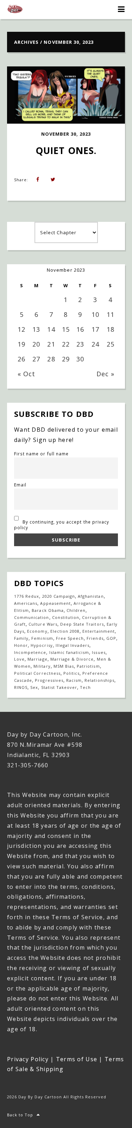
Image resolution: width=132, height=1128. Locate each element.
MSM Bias (64, 666)
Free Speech (70, 638)
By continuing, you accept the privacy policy (61, 524)
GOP (111, 638)
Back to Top (20, 1114)
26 (21, 359)
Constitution (65, 617)
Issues (98, 652)
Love (19, 659)
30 (80, 359)
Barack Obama (47, 610)
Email (20, 485)
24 (95, 344)
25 (110, 344)
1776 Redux (26, 596)
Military (41, 666)
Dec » (105, 374)
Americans (25, 603)
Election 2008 (65, 631)
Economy (37, 631)
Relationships (99, 680)
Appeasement (55, 603)
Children (76, 610)
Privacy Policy (28, 1059)
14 (51, 329)
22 (66, 344)
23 (80, 344)
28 (51, 359)
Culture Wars (43, 624)
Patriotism (88, 666)
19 (21, 344)
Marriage (37, 659)
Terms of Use (76, 1059)
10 (95, 314)
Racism (74, 680)
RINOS (20, 687)
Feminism (42, 638)
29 (66, 359)
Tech (85, 687)
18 (110, 329)
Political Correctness (37, 673)
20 (36, 344)
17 (95, 329)
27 (36, 359)
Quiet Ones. (66, 150)
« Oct (26, 374)
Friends (95, 638)
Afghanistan (90, 596)
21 (51, 344)
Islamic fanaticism (69, 652)
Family (21, 638)
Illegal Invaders (73, 645)
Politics (71, 673)
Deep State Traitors (82, 624)
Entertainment (98, 631)
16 (80, 329)
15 (66, 329)
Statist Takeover (59, 687)
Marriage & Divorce (72, 659)
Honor (21, 645)
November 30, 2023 (66, 134)
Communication (31, 617)
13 (36, 329)
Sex (34, 687)
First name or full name (41, 453)
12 (21, 329)
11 (110, 314)
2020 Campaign (58, 596)
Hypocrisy (41, 645)
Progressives (49, 680)
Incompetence (30, 652)
